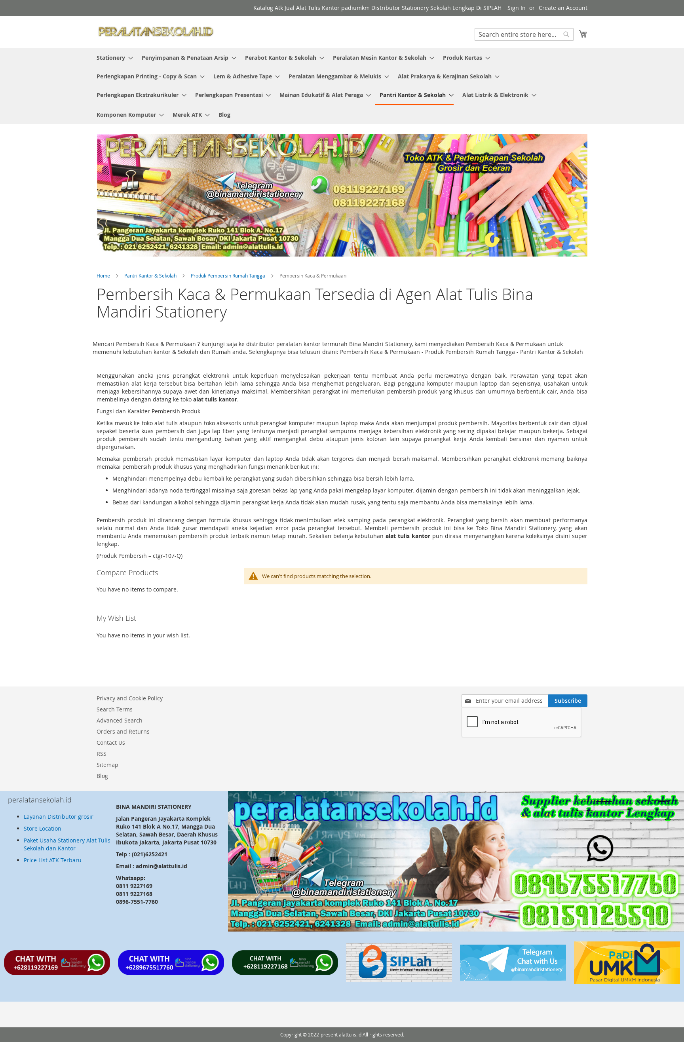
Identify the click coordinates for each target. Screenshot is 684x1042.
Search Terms (115, 709)
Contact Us (111, 742)
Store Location (42, 828)
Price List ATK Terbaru (53, 860)
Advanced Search (119, 720)
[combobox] (524, 34)
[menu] (342, 86)
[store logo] (156, 31)
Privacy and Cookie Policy (130, 698)
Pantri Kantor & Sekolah (151, 275)
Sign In (516, 7)
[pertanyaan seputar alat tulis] (513, 978)
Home (104, 275)
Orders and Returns (123, 731)
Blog (102, 776)
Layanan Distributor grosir (58, 816)
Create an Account (563, 7)
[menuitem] (112, 57)
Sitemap (107, 764)
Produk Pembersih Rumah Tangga (228, 275)
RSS (101, 753)
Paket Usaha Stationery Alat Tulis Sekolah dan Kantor (67, 844)
